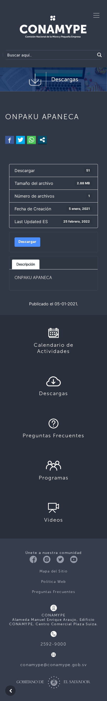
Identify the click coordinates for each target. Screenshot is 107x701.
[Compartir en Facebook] (9, 140)
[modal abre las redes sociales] (42, 140)
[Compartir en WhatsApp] (31, 140)
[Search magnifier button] (99, 54)
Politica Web (53, 581)
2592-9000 (53, 644)
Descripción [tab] (25, 264)
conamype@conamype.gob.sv (53, 664)
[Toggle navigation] (96, 15)
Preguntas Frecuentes (53, 592)
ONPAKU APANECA (33, 277)
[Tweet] (20, 140)
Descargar (27, 242)
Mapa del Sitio (53, 571)
